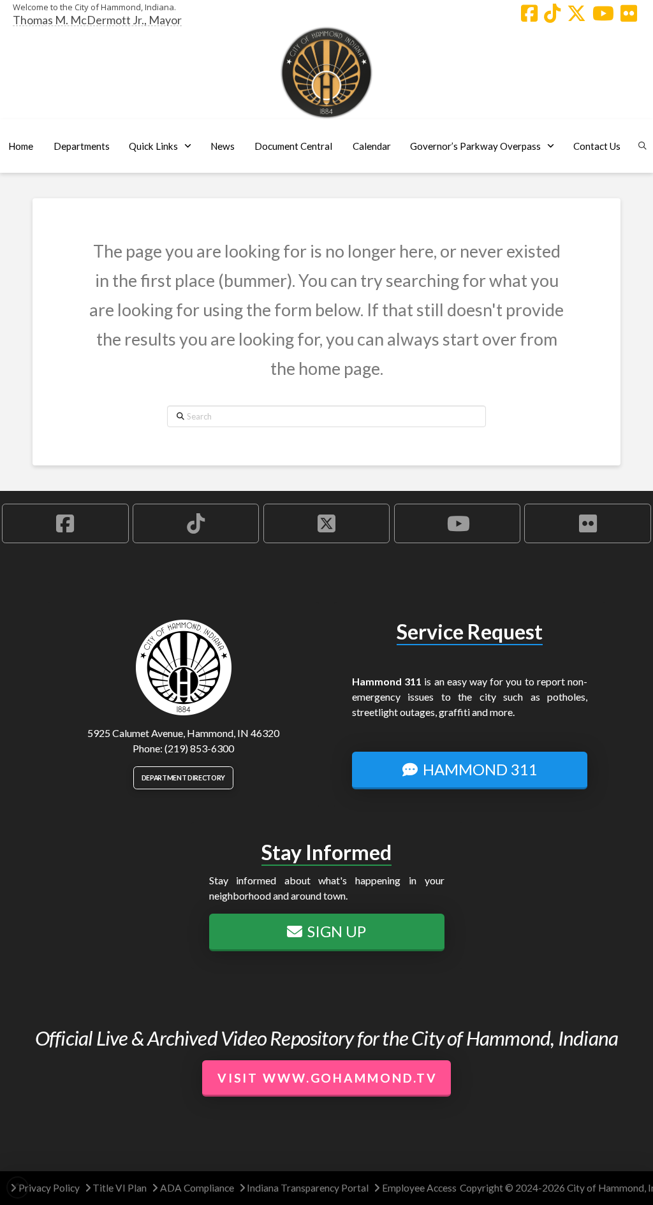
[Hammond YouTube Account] (603, 13)
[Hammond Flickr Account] (628, 13)
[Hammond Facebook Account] (529, 13)
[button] (81, 146)
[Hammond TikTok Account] (552, 13)
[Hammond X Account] (576, 13)
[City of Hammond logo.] (326, 72)
